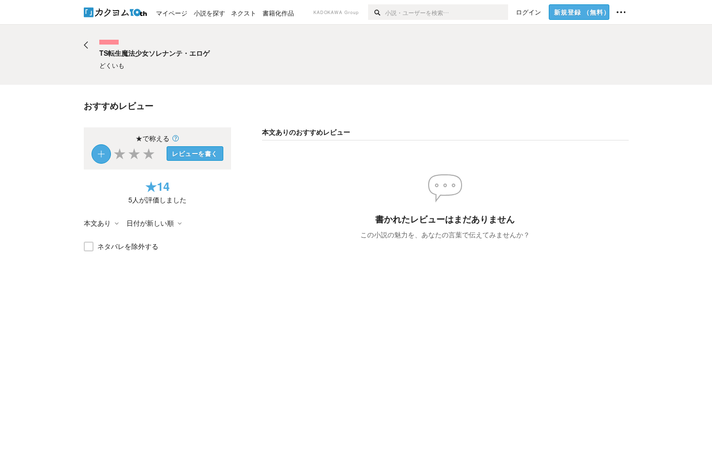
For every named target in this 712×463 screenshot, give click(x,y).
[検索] (376, 12)
